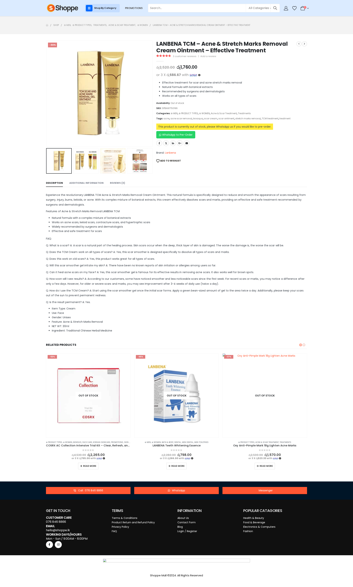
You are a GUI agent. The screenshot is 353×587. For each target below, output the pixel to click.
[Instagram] (58, 544)
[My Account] (286, 8)
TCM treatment (270, 118)
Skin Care (286, 442)
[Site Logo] (62, 8)
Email (187, 143)
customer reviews (184, 56)
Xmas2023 (297, 442)
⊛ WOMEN (204, 113)
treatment (284, 118)
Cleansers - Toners (247, 442)
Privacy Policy (120, 527)
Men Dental (99, 442)
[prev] (299, 43)
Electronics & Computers (259, 527)
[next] (304, 43)
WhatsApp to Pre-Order (177, 135)
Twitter (166, 143)
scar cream (210, 118)
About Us (183, 518)
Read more (89, 466)
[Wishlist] (294, 8)
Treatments (244, 113)
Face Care (263, 442)
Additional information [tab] (86, 183)
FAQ (114, 531)
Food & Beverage (254, 522)
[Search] (275, 8)
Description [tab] (54, 183)
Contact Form (186, 522)
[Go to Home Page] (47, 25)
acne (166, 118)
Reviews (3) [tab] (117, 183)
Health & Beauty (253, 518)
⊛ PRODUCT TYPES (188, 113)
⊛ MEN (174, 113)
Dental (89, 442)
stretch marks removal (248, 118)
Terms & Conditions (124, 518)
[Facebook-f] (49, 544)
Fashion (248, 531)
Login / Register (187, 531)
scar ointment (226, 118)
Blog (180, 527)
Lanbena (170, 153)
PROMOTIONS (134, 8)
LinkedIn (173, 143)
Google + (180, 143)
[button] (47, 93)
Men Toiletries (113, 442)
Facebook (159, 143)
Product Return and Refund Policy (133, 522)
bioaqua (198, 118)
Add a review (208, 56)
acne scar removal (181, 118)
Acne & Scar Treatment (224, 113)
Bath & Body (79, 442)
